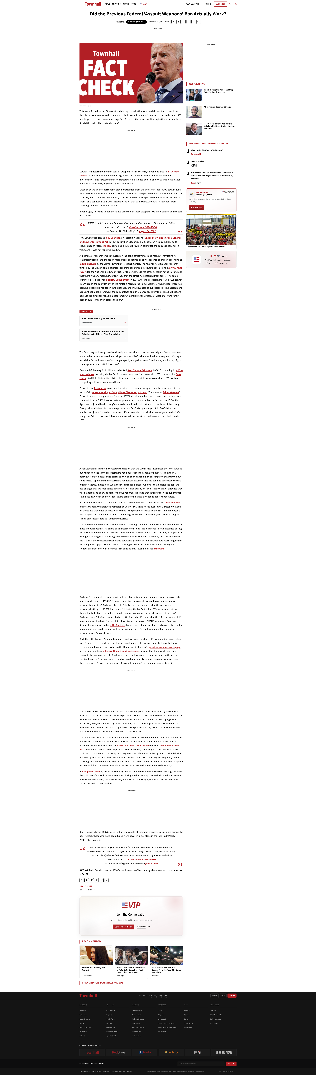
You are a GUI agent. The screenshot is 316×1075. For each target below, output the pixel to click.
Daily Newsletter (215, 1019)
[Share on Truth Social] (178, 22)
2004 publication (91, 771)
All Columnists (136, 1036)
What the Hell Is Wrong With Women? (93, 968)
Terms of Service (84, 1072)
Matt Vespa (120, 976)
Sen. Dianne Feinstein (140, 370)
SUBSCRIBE (220, 4)
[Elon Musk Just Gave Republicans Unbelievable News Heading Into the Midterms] (194, 129)
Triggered (161, 1015)
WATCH (126, 4)
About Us (187, 1011)
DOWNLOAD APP (192, 4)
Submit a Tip (188, 1023)
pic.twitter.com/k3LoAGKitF (143, 227)
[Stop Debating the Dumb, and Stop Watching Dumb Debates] (194, 95)
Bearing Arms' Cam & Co (166, 1023)
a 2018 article (117, 625)
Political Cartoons (85, 1027)
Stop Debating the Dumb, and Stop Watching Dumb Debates (218, 91)
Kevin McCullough (138, 1019)
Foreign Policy (110, 1027)
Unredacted (162, 1019)
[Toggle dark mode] (236, 4)
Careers (186, 1019)
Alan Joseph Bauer (138, 1027)
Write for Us (188, 1027)
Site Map (129, 1072)
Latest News (83, 1015)
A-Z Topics (110, 1005)
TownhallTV (83, 1032)
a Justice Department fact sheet (121, 650)
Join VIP (232, 996)
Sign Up (231, 1064)
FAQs (223, 996)
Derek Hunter (136, 1015)
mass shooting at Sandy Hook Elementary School (119, 392)
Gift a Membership (216, 1015)
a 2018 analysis (87, 263)
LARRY (160, 1011)
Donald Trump (110, 1019)
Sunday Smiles (197, 161)
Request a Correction (118, 1072)
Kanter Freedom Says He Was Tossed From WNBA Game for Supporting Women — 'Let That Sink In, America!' (212, 175)
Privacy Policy (96, 1072)
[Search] (230, 4)
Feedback (106, 1072)
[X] (151, 996)
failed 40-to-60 (171, 392)
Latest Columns (84, 1019)
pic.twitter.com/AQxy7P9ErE (141, 859)
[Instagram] (156, 996)
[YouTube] (166, 996)
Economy (109, 1023)
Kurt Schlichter (87, 976)
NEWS (107, 4)
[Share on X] (173, 22)
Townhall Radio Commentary (167, 1027)
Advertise (187, 1015)
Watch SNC (214, 1023)
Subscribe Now (143, 927)
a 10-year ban (113, 237)
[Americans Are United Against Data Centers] (211, 229)
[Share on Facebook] (184, 22)
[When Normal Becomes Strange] (194, 112)
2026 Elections (110, 1011)
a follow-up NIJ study (117, 279)
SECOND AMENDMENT (87, 890)
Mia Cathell (120, 21)
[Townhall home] (88, 995)
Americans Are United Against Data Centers (206, 247)
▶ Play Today (196, 207)
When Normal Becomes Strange (217, 107)
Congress (109, 1015)
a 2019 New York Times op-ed (132, 745)
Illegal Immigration (112, 1032)
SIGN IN (208, 4)
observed (159, 548)
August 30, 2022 (147, 231)
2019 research (172, 502)
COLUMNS (116, 4)
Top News (82, 1011)
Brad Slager (136, 1023)
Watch (81, 1023)
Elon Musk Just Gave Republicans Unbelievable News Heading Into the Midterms (219, 126)
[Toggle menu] (80, 3)
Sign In (214, 996)
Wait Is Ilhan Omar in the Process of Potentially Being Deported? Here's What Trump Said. (131, 970)
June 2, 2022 (151, 863)
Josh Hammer (136, 1032)
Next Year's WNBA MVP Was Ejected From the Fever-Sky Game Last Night (166, 970)
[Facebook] (161, 996)
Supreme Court (111, 1036)
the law (107, 245)
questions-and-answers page (164, 647)
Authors (82, 1036)
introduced (100, 388)
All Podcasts (162, 1032)
